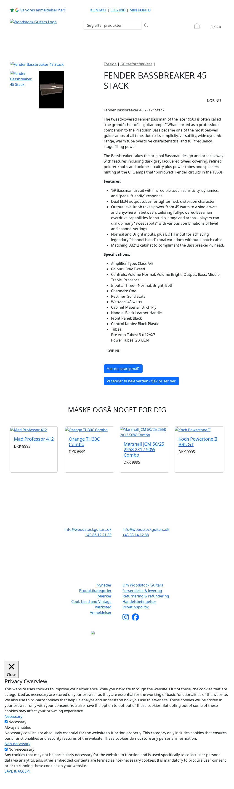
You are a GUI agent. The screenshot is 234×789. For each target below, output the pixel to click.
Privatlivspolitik (135, 607)
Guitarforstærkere (136, 63)
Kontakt (98, 10)
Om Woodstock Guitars (142, 585)
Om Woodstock (197, 43)
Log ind (118, 10)
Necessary (17, 721)
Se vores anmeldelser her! (42, 10)
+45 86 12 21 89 (98, 534)
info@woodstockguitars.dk (88, 529)
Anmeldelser (101, 612)
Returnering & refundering (145, 596)
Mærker (107, 43)
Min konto (140, 10)
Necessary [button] (13, 716)
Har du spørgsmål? (123, 368)
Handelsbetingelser (139, 601)
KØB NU (214, 100)
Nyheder (27, 43)
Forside (110, 63)
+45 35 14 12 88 (135, 534)
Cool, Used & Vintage (151, 43)
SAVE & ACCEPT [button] (18, 771)
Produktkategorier (66, 43)
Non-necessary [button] (17, 743)
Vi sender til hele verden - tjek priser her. (141, 381)
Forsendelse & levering (142, 590)
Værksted (103, 607)
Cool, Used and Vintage (91, 601)
